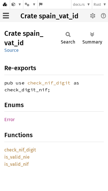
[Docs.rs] (5, 4)
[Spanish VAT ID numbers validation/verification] (16, 4)
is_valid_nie (17, 157)
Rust (97, 4)
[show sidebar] (6, 15)
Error (9, 119)
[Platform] (30, 4)
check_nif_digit (49, 83)
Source (11, 50)
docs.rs (79, 4)
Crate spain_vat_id (49, 16)
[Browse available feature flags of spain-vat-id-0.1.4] (41, 4)
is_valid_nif (16, 164)
